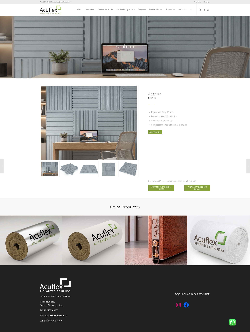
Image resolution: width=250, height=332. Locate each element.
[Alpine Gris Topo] (248, 166)
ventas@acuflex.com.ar (56, 315)
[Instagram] (200, 10)
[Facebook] (204, 10)
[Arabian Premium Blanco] (2, 166)
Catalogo (207, 2)
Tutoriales (197, 2)
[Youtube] (208, 10)
